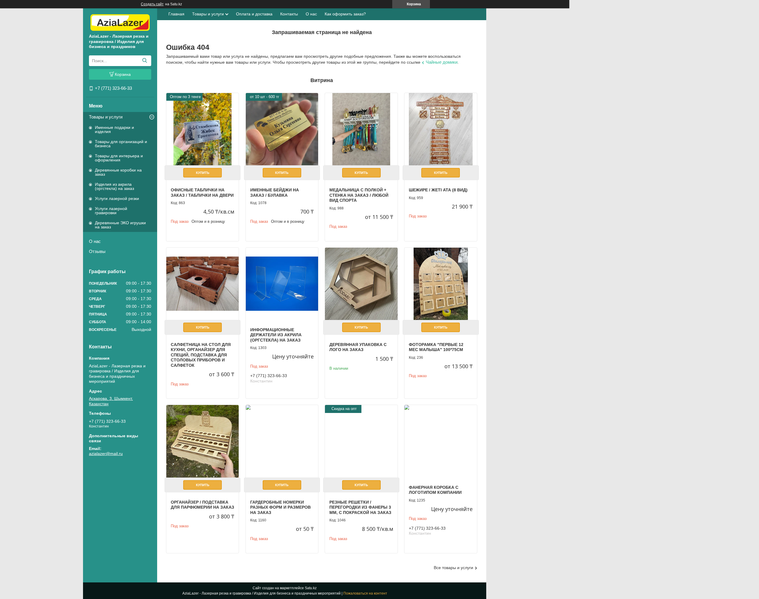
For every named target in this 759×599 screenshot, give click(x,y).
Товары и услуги (105, 116)
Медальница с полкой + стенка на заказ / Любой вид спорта (358, 195)
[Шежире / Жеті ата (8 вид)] (440, 129)
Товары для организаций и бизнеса (121, 143)
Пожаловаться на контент (365, 593)
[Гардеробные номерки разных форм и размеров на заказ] (282, 441)
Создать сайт (152, 4)
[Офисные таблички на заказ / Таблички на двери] (202, 129)
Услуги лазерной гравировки (111, 210)
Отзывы (97, 251)
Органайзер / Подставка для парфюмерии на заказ (202, 505)
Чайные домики (441, 62)
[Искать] (144, 60)
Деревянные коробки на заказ (118, 172)
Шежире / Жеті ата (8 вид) (438, 190)
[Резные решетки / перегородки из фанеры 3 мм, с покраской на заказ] (361, 441)
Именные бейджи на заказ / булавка (274, 193)
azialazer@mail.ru (106, 453)
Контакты (289, 14)
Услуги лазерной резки (117, 198)
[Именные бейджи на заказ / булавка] (282, 129)
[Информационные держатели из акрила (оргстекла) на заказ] (282, 284)
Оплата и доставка (254, 14)
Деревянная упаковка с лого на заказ (358, 347)
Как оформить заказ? (345, 14)
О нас (95, 241)
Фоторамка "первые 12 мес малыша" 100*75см (436, 347)
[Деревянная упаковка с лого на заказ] (361, 284)
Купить (202, 172)
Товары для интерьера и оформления (119, 157)
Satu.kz (311, 588)
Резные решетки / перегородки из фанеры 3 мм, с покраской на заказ (360, 507)
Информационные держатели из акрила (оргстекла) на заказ (276, 334)
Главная (176, 14)
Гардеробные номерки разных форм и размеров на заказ (280, 507)
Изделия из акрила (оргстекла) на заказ (114, 186)
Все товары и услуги (453, 567)
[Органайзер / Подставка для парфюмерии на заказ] (202, 441)
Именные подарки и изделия (114, 129)
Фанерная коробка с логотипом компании (435, 490)
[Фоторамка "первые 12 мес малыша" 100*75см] (440, 284)
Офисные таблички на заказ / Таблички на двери (202, 193)
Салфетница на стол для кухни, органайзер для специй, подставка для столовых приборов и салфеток (201, 355)
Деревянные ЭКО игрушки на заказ (120, 224)
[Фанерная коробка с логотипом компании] (440, 441)
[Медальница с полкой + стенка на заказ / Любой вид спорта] (361, 129)
